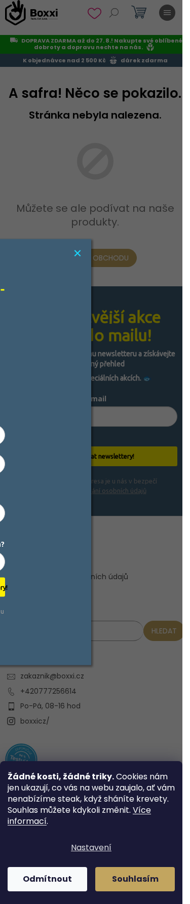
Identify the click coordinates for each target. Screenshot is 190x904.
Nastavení (91, 847)
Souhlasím (135, 879)
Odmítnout (47, 879)
